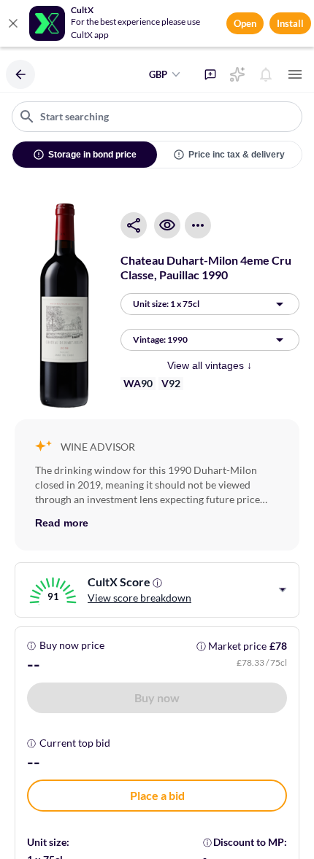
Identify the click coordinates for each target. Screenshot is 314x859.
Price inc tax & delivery (236, 154)
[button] (157, 698)
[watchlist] (167, 225)
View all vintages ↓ (209, 365)
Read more (61, 523)
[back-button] (20, 74)
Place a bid (157, 795)
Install (290, 23)
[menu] (295, 74)
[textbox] (157, 116)
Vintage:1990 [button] (160, 339)
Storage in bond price (92, 154)
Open (245, 23)
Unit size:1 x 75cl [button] (166, 303)
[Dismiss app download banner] (13, 23)
